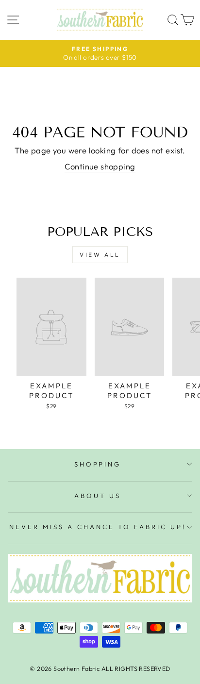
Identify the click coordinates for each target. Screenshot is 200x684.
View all (100, 254)
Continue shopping (100, 166)
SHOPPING (97, 464)
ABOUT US (97, 496)
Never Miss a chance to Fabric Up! (97, 527)
